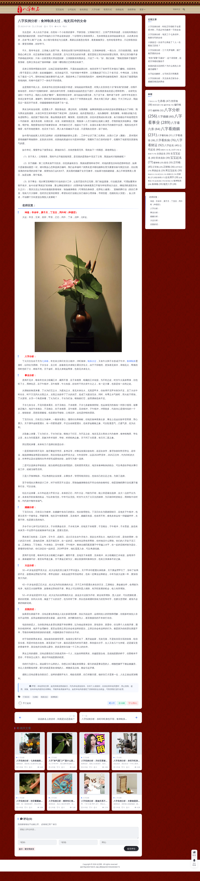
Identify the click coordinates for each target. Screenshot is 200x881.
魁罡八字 (169, 184)
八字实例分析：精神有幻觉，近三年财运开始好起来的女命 (62, 802)
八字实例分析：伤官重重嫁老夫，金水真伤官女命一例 (29, 802)
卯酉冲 (164, 150)
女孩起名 (163, 153)
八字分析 (96, 9)
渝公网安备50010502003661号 (108, 867)
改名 (168, 162)
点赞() (134, 703)
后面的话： (155, 224)
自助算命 (132, 9)
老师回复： (154, 197)
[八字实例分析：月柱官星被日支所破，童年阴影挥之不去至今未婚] (94, 743)
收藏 (123, 703)
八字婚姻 (166, 116)
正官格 (158, 166)
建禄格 (158, 162)
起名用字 (171, 177)
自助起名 (120, 9)
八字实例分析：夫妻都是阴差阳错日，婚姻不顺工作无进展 (126, 802)
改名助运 (84, 9)
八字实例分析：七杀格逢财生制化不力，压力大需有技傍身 (29, 762)
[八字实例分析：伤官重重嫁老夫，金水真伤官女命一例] (30, 784)
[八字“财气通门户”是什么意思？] (62, 743)
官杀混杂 (163, 157)
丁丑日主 (26, 697)
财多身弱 (159, 177)
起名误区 (160, 181)
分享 (113, 703)
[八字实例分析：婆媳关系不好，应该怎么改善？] (94, 784)
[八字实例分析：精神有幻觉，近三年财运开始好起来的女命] (62, 784)
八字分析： (155, 208)
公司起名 (72, 9)
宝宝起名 (60, 9)
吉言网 (99, 864)
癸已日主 (161, 174)
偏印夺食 (169, 105)
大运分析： (155, 220)
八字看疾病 (166, 140)
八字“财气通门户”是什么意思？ (61, 762)
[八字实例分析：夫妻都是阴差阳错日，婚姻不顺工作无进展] (127, 784)
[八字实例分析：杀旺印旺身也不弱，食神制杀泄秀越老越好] (127, 743)
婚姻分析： (155, 216)
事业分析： (155, 212)
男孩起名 (158, 170)
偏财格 (158, 110)
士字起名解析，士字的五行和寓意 (163, 73)
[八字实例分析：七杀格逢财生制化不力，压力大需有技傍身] (30, 743)
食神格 (157, 184)
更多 (142, 9)
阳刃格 (169, 181)
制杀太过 (92, 361)
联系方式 (108, 9)
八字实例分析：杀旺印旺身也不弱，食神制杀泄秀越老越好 (126, 762)
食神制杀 (131, 361)
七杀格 (45, 361)
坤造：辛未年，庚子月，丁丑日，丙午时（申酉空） (166, 203)
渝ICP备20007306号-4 (88, 867)
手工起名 (27, 703)
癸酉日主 (171, 174)
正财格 (169, 166)
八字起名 (171, 145)
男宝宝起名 (173, 170)
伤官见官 (158, 105)
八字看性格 (165, 135)
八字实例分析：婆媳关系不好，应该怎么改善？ (93, 802)
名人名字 (174, 150)
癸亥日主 (152, 174)
